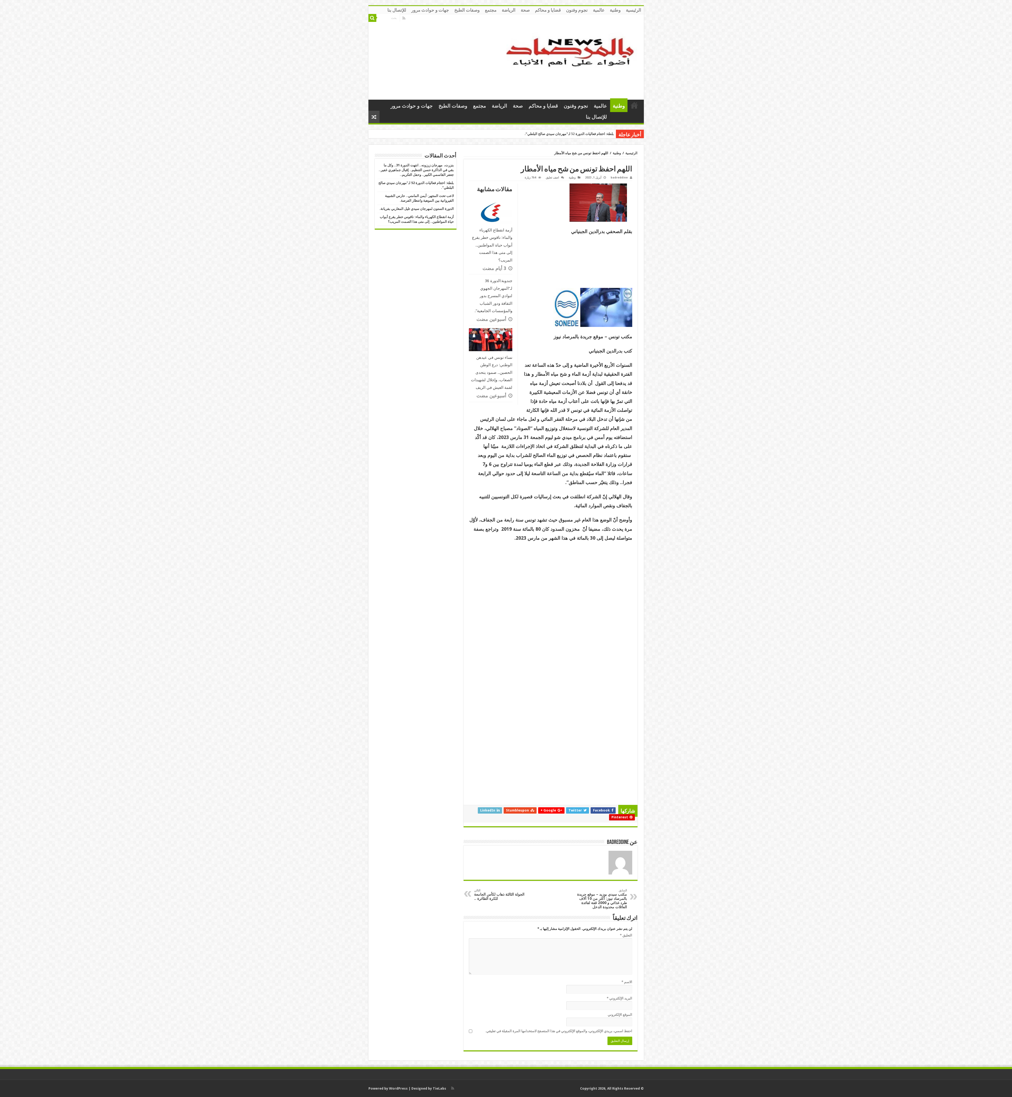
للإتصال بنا (396, 10)
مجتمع (491, 10)
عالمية (599, 10)
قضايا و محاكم (548, 10)
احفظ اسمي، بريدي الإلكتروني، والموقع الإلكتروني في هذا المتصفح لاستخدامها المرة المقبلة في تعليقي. (558, 1031)
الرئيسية (633, 10)
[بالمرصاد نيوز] (573, 56)
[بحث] (372, 18)
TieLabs (439, 1088)
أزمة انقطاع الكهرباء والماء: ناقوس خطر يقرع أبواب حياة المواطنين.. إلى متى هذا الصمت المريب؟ (492, 245)
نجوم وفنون (577, 10)
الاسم (626, 982)
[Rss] (404, 18)
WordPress (398, 1088)
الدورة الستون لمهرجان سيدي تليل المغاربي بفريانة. (417, 209)
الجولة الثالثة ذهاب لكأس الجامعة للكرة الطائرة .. (499, 895)
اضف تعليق (552, 177)
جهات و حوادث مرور (430, 10)
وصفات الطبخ (467, 10)
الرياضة (508, 10)
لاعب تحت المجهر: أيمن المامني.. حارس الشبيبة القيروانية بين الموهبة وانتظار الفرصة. (552, 134)
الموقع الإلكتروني (620, 1015)
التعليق (626, 935)
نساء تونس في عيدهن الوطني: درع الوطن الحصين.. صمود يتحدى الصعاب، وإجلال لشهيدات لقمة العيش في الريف (491, 372)
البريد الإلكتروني (619, 998)
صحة (525, 10)
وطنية (615, 10)
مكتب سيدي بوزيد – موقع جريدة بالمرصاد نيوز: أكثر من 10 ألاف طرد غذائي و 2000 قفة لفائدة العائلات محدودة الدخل (602, 899)
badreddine (619, 177)
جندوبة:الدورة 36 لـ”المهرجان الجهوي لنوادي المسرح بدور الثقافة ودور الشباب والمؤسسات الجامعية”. (493, 295)
